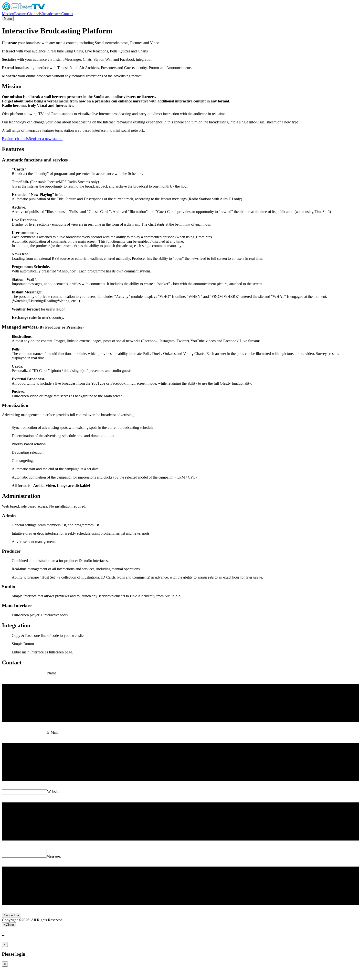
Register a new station (46, 139)
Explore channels (15, 139)
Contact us (11, 915)
